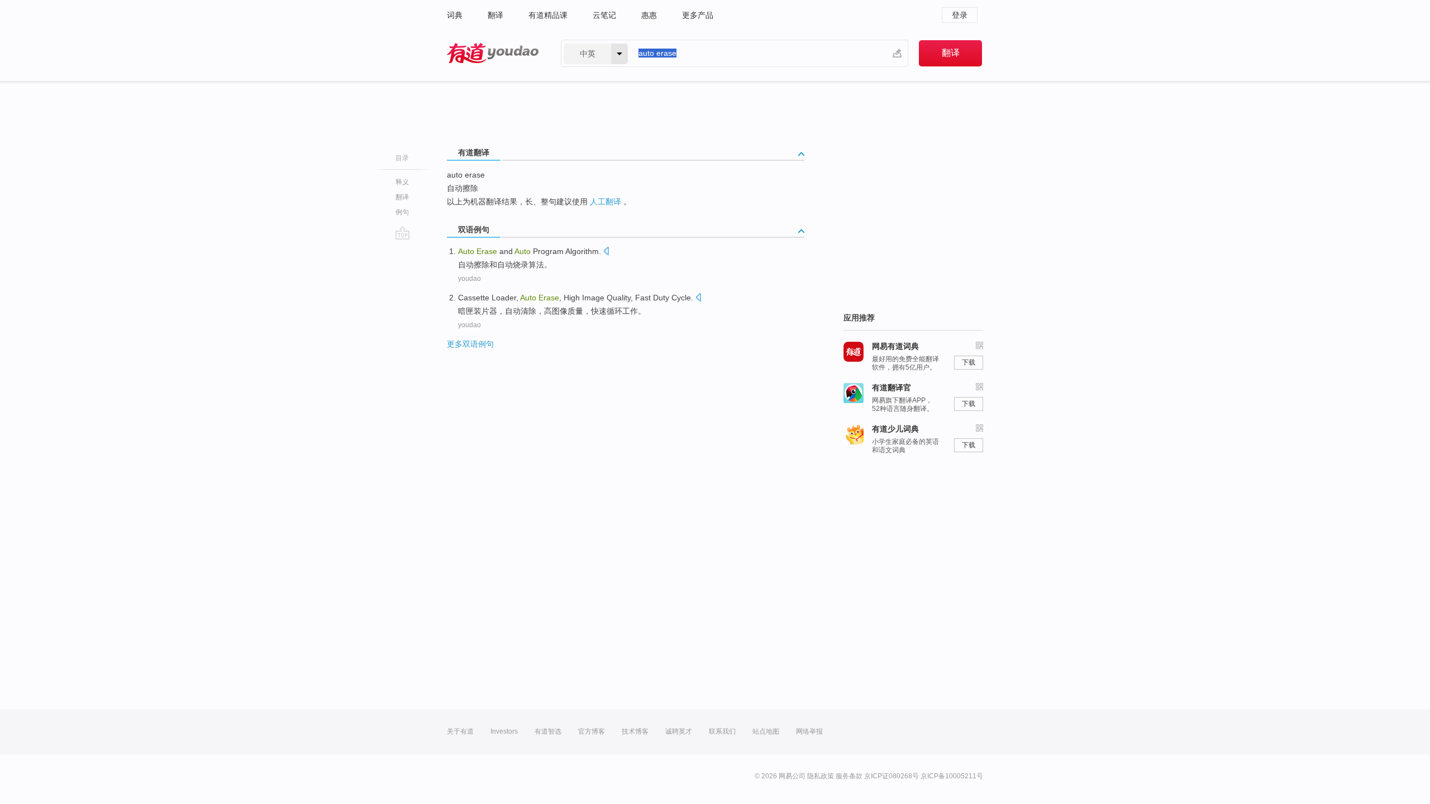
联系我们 (722, 731)
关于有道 (460, 731)
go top (402, 233)
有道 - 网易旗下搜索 (492, 53)
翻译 (495, 15)
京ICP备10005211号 (952, 776)
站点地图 (765, 731)
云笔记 (604, 15)
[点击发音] (606, 252)
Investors (504, 731)
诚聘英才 (678, 731)
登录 (959, 15)
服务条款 (849, 776)
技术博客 (635, 731)
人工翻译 (605, 201)
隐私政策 (820, 776)
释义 (402, 182)
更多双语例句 (470, 343)
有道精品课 (548, 15)
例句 (402, 212)
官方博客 (591, 731)
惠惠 (649, 15)
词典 (455, 15)
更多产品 (697, 15)
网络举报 (809, 731)
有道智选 (548, 731)
